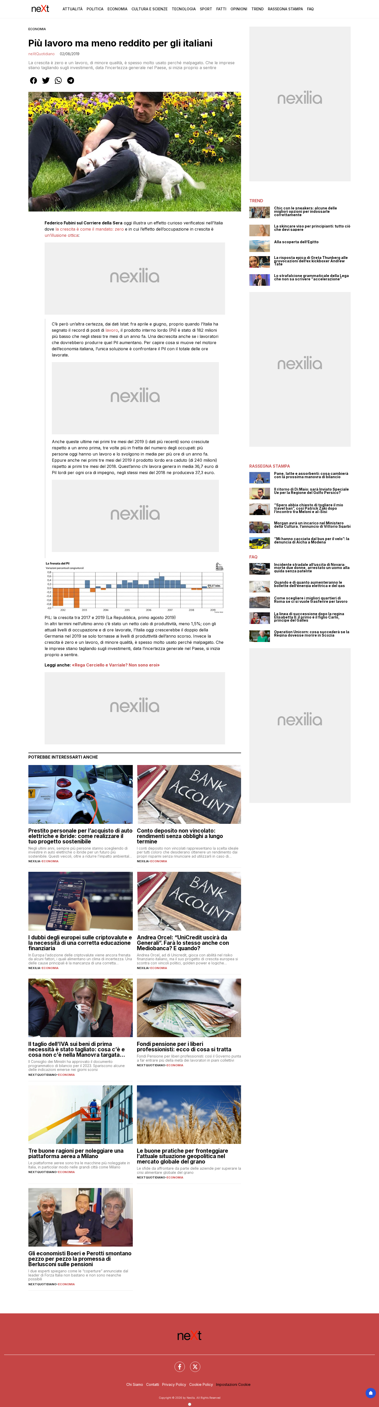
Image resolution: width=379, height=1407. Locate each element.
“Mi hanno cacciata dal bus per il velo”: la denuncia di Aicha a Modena (311, 540)
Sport (206, 9)
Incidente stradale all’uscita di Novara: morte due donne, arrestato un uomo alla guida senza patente (312, 568)
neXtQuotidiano (41, 54)
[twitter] (46, 84)
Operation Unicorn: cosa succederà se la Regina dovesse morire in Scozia (311, 633)
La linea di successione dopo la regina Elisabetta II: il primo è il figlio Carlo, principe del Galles (309, 617)
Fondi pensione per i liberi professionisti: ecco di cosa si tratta (184, 1046)
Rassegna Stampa (285, 9)
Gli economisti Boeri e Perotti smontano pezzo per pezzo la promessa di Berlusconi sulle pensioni (79, 1259)
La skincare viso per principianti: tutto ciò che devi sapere (312, 228)
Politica (95, 9)
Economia (117, 9)
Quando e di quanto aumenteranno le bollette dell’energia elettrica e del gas (309, 584)
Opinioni (238, 9)
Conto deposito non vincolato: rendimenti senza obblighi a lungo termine (180, 836)
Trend (257, 9)
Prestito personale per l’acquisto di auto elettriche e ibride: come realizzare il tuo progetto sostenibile (80, 836)
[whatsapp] (58, 84)
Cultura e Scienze (149, 9)
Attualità (73, 9)
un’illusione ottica (61, 235)
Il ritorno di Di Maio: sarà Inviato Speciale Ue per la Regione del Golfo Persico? (311, 491)
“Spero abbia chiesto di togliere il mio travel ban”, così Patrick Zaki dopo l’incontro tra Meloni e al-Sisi (308, 508)
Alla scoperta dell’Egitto (296, 242)
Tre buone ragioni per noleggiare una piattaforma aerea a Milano (75, 1153)
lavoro (111, 330)
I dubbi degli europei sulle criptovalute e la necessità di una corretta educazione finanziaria (80, 943)
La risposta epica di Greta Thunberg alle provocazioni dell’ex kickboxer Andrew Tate (311, 261)
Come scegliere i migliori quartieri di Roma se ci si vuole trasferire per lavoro (311, 600)
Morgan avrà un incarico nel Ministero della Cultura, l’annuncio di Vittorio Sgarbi (312, 525)
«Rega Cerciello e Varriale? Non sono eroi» (116, 665)
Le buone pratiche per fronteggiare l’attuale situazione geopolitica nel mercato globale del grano (182, 1156)
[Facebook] (177, 1364)
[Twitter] (192, 1364)
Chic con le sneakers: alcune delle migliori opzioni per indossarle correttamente (305, 211)
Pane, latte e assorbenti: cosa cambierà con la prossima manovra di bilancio (311, 475)
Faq (310, 9)
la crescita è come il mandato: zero (89, 229)
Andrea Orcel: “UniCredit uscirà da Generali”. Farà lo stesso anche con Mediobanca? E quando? (183, 943)
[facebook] (33, 84)
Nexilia (34, 861)
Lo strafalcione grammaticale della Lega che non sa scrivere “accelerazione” (311, 277)
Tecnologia (184, 9)
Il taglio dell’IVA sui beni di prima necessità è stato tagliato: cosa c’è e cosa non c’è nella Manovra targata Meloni (76, 1049)
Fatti (221, 9)
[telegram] (70, 84)
